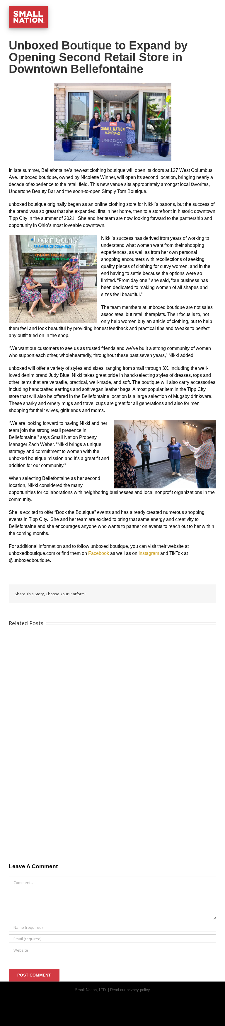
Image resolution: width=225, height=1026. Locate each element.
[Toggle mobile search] (203, 9)
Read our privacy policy (130, 990)
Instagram (149, 553)
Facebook (98, 553)
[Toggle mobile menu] (214, 9)
